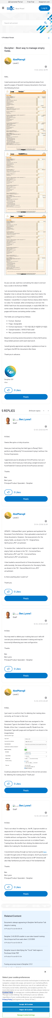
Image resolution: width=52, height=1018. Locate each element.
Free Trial (30, 2)
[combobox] (26, 23)
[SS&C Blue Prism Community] (16, 8)
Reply (26, 396)
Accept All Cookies (26, 1004)
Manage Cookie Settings (26, 1015)
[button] (8, 390)
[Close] (45, 971)
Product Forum (8, 37)
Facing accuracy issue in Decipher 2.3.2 (18, 964)
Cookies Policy (7, 992)
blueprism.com (44, 2)
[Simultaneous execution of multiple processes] (48, 410)
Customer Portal (16, 2)
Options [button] (48, 37)
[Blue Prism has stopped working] (44, 410)
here (44, 852)
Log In (44, 8)
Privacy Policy (7, 999)
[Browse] (4, 8)
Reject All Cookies (26, 1010)
